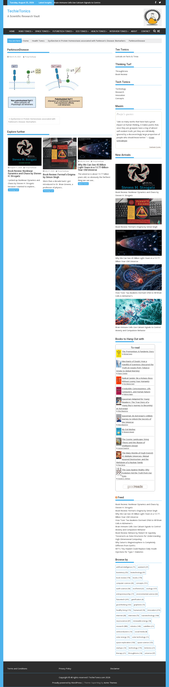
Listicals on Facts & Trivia (126, 56)
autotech (143, 567)
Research (119, 92)
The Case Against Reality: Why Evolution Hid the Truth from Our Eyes (137, 472)
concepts (141, 583)
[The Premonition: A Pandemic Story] (118, 356)
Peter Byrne (121, 465)
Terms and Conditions (17, 668)
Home (12, 31)
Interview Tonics (118, 31)
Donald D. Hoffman (124, 479)
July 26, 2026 (84, 161)
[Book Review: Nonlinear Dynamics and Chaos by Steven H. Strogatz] (138, 177)
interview (133, 615)
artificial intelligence (125, 567)
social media (141, 631)
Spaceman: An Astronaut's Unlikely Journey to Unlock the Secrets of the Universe (137, 418)
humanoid (139, 610)
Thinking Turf (13, 190)
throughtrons (135, 653)
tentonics (149, 648)
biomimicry (122, 572)
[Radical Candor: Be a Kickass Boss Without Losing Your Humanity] (118, 383)
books (137, 578)
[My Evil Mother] (118, 434)
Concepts (119, 98)
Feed (121, 497)
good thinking (123, 604)
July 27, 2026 (49, 171)
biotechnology (138, 572)
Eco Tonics (81, 31)
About (134, 31)
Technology (120, 88)
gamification (137, 599)
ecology (151, 588)
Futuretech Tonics (62, 31)
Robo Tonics (25, 31)
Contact (145, 31)
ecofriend (138, 588)
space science (145, 642)
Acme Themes (110, 682)
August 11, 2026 (16, 167)
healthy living (123, 610)
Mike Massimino (123, 411)
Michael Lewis (128, 354)
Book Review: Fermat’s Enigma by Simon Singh (136, 226)
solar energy (123, 637)
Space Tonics (42, 31)
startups (121, 648)
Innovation (120, 95)
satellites (148, 626)
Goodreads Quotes (155, 147)
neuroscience (123, 621)
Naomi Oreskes (122, 373)
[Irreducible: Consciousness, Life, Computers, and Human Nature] (118, 394)
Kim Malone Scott (129, 384)
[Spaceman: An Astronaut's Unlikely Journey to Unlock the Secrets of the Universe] (118, 421)
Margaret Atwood (129, 432)
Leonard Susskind (123, 448)
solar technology (140, 637)
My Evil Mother (128, 429)
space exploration (125, 642)
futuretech (122, 599)
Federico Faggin (128, 394)
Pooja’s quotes (125, 114)
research (122, 626)
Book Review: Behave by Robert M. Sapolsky (135, 532)
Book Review (121, 74)
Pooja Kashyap (30, 57)
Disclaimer (115, 668)
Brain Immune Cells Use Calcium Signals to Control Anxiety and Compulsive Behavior (71, 2)
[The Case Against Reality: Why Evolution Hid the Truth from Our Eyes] (118, 475)
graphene (139, 604)
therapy (121, 653)
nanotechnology (150, 615)
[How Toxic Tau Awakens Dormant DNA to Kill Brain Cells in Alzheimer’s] (138, 277)
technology (135, 648)
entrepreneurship (125, 594)
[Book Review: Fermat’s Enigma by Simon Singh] (138, 211)
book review (123, 578)
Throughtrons (121, 71)
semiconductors (124, 631)
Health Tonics (98, 31)
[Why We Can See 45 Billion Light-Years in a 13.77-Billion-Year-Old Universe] (138, 243)
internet (121, 615)
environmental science (147, 594)
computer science (124, 583)
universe (150, 653)
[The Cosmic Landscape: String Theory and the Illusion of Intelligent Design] (118, 444)
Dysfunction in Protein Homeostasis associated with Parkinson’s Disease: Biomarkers (31, 120)
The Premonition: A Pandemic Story (138, 351)
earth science (123, 588)
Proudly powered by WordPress (67, 682)
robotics (135, 626)
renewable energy (142, 621)
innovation (153, 610)
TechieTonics (18, 11)
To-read (135, 347)
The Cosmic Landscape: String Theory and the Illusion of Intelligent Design (135, 442)
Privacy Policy (65, 668)
